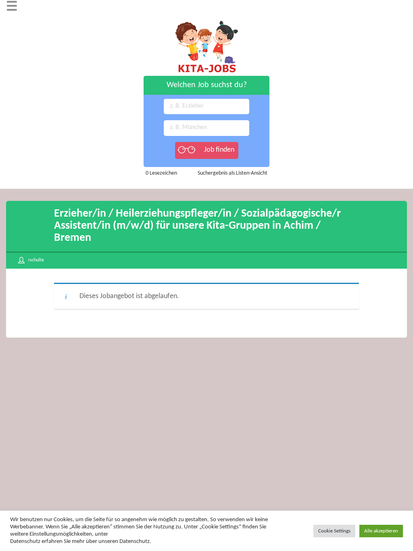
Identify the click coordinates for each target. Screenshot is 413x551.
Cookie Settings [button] (334, 531)
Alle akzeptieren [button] (381, 531)
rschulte (36, 260)
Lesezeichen (161, 173)
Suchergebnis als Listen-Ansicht (232, 173)
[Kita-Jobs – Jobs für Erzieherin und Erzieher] (206, 19)
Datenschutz (25, 541)
